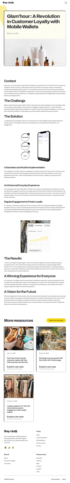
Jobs (37, 471)
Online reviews (40, 443)
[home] (8, 3)
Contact (38, 466)
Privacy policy (55, 479)
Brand (6, 458)
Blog (37, 463)
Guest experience (41, 437)
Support (38, 469)
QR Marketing (40, 440)
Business (39, 458)
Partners (39, 460)
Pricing (38, 446)
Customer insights (9, 460)
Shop (38, 435)
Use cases (7, 463)
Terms (64, 479)
